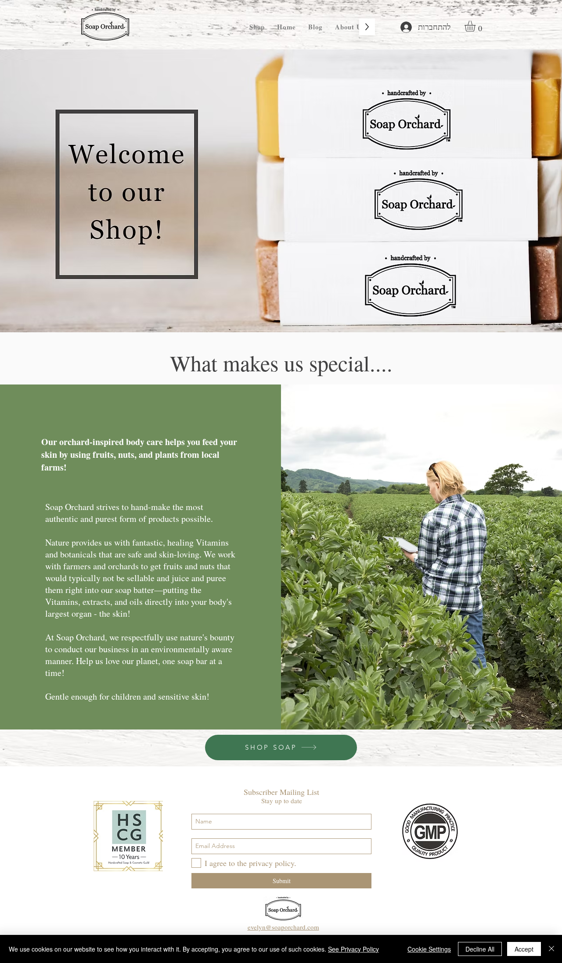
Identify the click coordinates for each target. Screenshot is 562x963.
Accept (524, 949)
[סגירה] (551, 949)
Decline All (479, 949)
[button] (476, 26)
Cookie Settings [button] (429, 949)
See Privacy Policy (353, 949)
